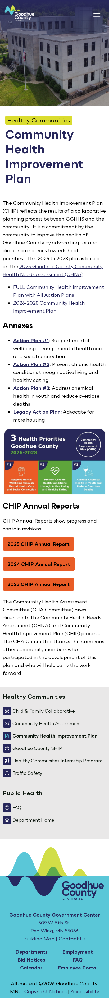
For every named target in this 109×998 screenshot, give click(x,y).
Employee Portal (78, 967)
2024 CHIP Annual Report (38, 564)
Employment (77, 952)
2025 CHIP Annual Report (38, 544)
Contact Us (72, 938)
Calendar (31, 967)
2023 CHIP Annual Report (38, 584)
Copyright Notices (45, 991)
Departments (31, 952)
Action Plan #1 (31, 340)
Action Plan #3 (31, 388)
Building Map (38, 938)
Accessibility (85, 991)
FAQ (78, 960)
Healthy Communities (38, 120)
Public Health (22, 792)
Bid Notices (31, 960)
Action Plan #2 (31, 364)
